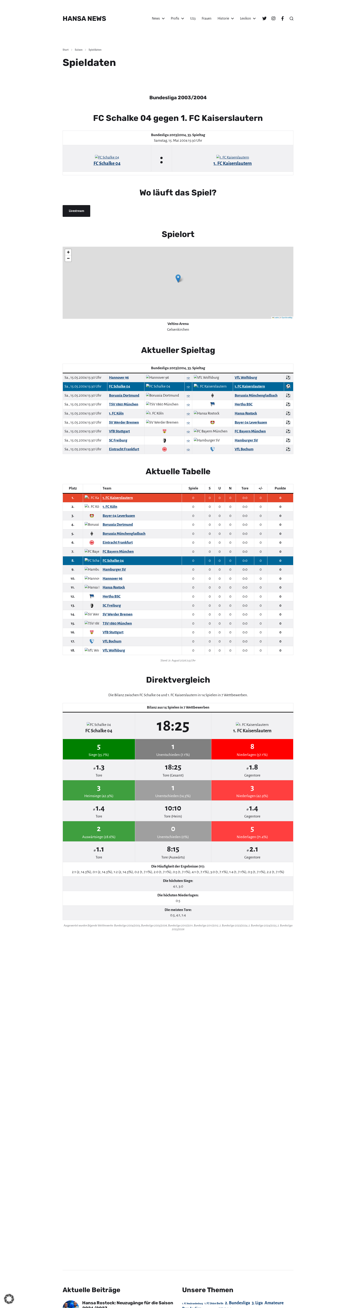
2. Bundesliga (237, 1303)
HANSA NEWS (84, 18)
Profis (175, 18)
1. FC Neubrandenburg (192, 1303)
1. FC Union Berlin (214, 1303)
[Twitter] (264, 18)
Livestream (76, 211)
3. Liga (257, 1303)
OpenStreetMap (287, 317)
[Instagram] (273, 18)
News (156, 18)
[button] (292, 18)
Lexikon (245, 18)
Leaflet (276, 317)
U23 (193, 18)
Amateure (274, 1303)
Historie (223, 18)
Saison (78, 49)
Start (66, 49)
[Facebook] (282, 18)
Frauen (206, 18)
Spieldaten (95, 49)
